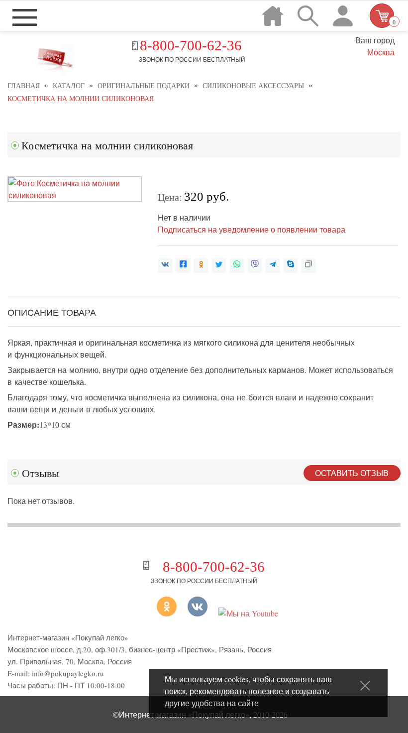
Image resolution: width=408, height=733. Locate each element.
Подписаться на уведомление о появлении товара (251, 229)
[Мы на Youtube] (248, 613)
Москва (380, 52)
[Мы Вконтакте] (197, 613)
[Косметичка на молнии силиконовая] (74, 195)
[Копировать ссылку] (308, 265)
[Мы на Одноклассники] (154, 613)
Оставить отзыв (352, 473)
